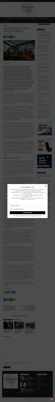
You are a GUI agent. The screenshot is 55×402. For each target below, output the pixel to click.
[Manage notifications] (52, 399)
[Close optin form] (46, 186)
